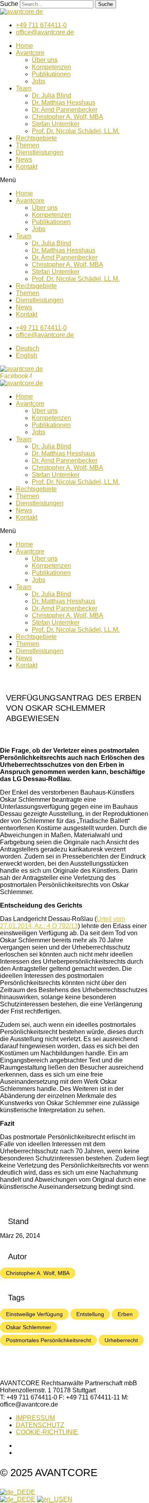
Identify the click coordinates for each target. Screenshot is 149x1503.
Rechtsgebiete (36, 138)
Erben (125, 1314)
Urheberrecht (121, 1340)
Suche (9, 3)
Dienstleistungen (40, 152)
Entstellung (90, 1314)
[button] (74, 180)
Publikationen (51, 74)
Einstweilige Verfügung (34, 1314)
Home (24, 45)
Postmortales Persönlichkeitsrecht (48, 1340)
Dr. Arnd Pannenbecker (64, 109)
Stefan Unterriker (55, 124)
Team (23, 88)
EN (67, 1499)
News (24, 159)
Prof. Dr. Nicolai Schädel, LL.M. (76, 131)
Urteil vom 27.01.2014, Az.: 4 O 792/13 (62, 922)
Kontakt (26, 166)
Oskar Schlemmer (28, 1327)
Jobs (38, 81)
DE (30, 1492)
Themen (27, 145)
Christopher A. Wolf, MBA (67, 116)
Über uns (45, 60)
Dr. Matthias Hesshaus (63, 102)
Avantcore (30, 52)
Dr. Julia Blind (51, 95)
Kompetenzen (51, 67)
